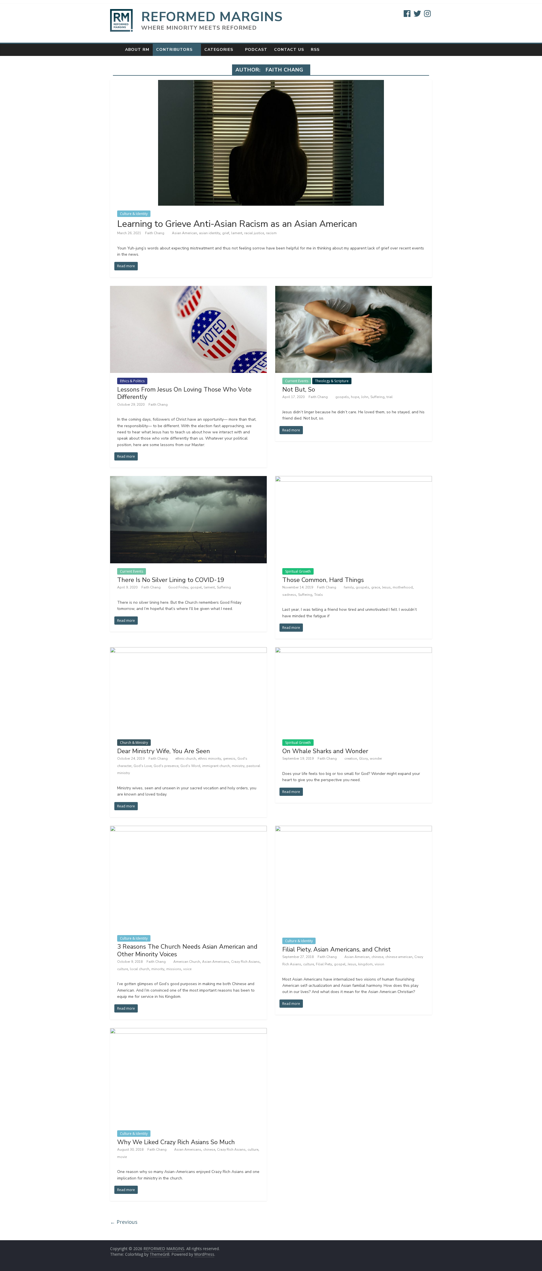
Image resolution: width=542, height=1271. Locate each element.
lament (236, 233)
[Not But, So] (353, 289)
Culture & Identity (134, 213)
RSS (315, 49)
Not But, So (298, 389)
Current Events (296, 381)
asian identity (209, 233)
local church (139, 969)
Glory (363, 758)
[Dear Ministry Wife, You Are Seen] (188, 651)
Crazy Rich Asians (245, 961)
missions (173, 969)
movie (122, 1157)
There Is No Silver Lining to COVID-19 (170, 580)
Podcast (256, 49)
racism (271, 233)
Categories (218, 49)
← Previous (123, 1221)
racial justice (254, 233)
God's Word (190, 766)
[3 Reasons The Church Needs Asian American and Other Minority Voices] (188, 829)
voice (187, 969)
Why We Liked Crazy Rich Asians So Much (176, 1142)
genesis (229, 758)
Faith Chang (155, 233)
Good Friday (178, 587)
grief (225, 233)
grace (375, 587)
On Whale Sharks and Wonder (325, 751)
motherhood (403, 587)
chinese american (398, 957)
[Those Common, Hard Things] (353, 479)
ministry (238, 766)
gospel (196, 587)
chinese (377, 957)
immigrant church (216, 766)
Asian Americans (215, 961)
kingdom (365, 964)
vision (379, 964)
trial (389, 397)
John (364, 397)
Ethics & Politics (132, 381)
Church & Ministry (134, 742)
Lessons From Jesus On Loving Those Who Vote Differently (184, 393)
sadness (289, 594)
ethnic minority (209, 758)
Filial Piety (324, 964)
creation (350, 758)
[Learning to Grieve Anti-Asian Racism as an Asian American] (271, 83)
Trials (318, 594)
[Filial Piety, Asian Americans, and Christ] (353, 829)
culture (122, 969)
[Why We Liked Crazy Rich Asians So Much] (188, 1031)
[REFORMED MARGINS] (116, 49)
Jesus (386, 587)
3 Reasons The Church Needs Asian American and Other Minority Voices (187, 950)
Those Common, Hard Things (323, 580)
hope (355, 397)
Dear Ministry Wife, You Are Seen (163, 751)
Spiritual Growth (298, 571)
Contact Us (289, 49)
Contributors (174, 49)
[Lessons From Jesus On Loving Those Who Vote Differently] (188, 289)
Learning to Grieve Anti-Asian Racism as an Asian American (237, 224)
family (349, 587)
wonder (376, 758)
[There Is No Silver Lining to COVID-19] (188, 479)
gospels (342, 397)
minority (157, 969)
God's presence (166, 766)
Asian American (184, 233)
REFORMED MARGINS (212, 17)
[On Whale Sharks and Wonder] (353, 651)
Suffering (377, 397)
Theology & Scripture (332, 381)
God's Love (143, 766)
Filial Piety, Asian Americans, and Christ (336, 949)
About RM (137, 49)
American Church (186, 961)
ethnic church (185, 758)
